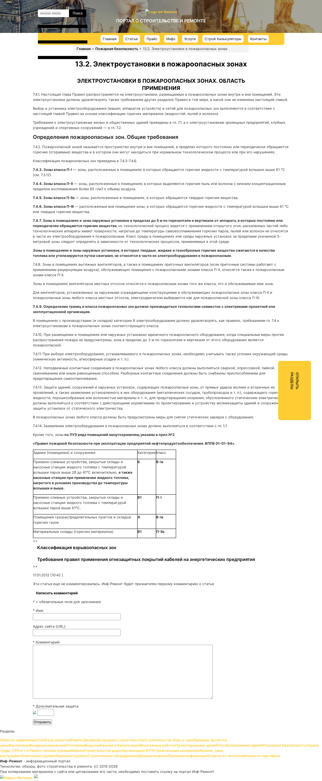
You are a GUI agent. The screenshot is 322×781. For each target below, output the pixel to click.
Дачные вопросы (268, 227)
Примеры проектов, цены (276, 77)
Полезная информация (274, 235)
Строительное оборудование (279, 219)
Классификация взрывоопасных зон (76, 547)
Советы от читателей (272, 242)
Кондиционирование (272, 92)
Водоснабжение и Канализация (281, 108)
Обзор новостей (268, 37)
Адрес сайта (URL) (49, 626)
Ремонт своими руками (274, 156)
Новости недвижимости (275, 29)
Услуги (190, 39)
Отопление (263, 100)
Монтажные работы (271, 116)
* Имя (38, 610)
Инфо (170, 39)
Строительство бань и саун (278, 69)
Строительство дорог (273, 171)
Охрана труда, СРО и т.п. (275, 148)
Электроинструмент (271, 203)
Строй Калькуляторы (223, 39)
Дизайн (260, 53)
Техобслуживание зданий (276, 132)
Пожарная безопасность (116, 49)
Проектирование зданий (275, 124)
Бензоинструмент (269, 211)
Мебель (260, 163)
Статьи (131, 39)
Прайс (152, 39)
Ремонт (260, 45)
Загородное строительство (278, 61)
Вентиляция (264, 84)
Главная (110, 39)
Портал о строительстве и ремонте (161, 20)
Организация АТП (269, 179)
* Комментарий (46, 642)
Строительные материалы (277, 187)
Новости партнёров (271, 250)
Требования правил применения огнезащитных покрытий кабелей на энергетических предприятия (146, 559)
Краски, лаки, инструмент (276, 195)
